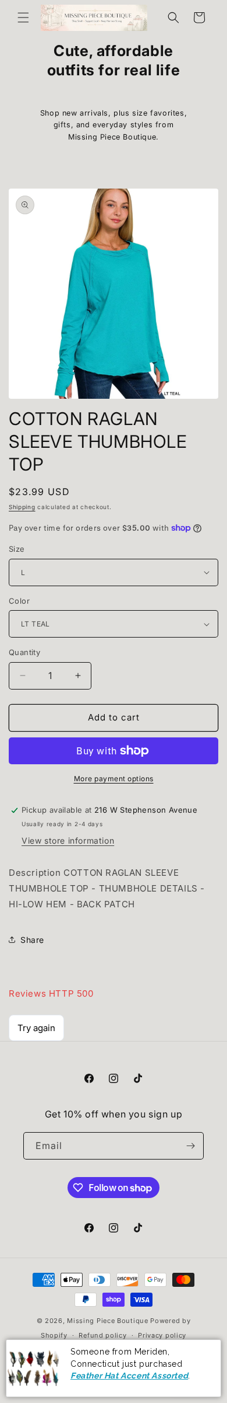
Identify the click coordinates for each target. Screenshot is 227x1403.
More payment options (114, 778)
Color (19, 600)
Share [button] (32, 940)
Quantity (24, 652)
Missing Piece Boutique (107, 1321)
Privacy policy (162, 1335)
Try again (36, 1027)
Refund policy (102, 1335)
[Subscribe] (190, 1146)
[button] (23, 17)
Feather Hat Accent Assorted (129, 1375)
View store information (68, 840)
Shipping (22, 506)
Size (17, 548)
